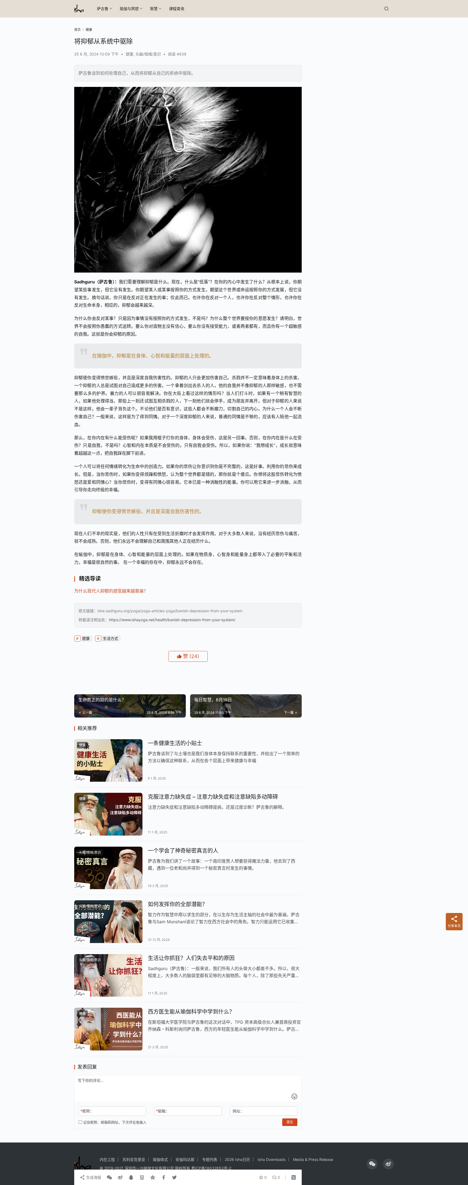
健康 (129, 54)
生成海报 (93, 1177)
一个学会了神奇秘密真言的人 (183, 850)
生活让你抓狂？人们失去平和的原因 (191, 958)
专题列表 (209, 1159)
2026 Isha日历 (237, 1159)
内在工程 (107, 1159)
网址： (238, 1111)
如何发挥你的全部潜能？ (177, 904)
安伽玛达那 (185, 1159)
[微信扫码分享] (109, 1177)
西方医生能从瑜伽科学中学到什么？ (191, 1012)
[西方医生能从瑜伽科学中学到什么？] (108, 1029)
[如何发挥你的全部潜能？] (108, 921)
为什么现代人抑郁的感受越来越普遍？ (111, 591)
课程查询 (176, 8)
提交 (290, 1122)
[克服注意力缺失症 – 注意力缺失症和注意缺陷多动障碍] (108, 814)
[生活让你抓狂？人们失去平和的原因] (108, 975)
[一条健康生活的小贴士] (108, 760)
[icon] (372, 1163)
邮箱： (162, 1111)
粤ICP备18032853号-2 (211, 1168)
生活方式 (110, 638)
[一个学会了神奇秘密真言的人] (108, 868)
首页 (77, 30)
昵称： (87, 1111)
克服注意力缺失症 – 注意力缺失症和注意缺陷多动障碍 (213, 797)
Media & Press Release (313, 1159)
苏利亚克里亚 (133, 1159)
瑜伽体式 (160, 1159)
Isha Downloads (271, 1159)
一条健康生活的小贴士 (175, 743)
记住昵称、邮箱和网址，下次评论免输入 (114, 1122)
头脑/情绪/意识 (148, 54)
